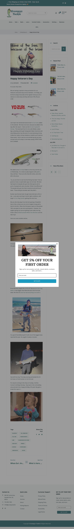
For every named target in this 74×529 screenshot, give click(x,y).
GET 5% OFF (37, 281)
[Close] (57, 244)
